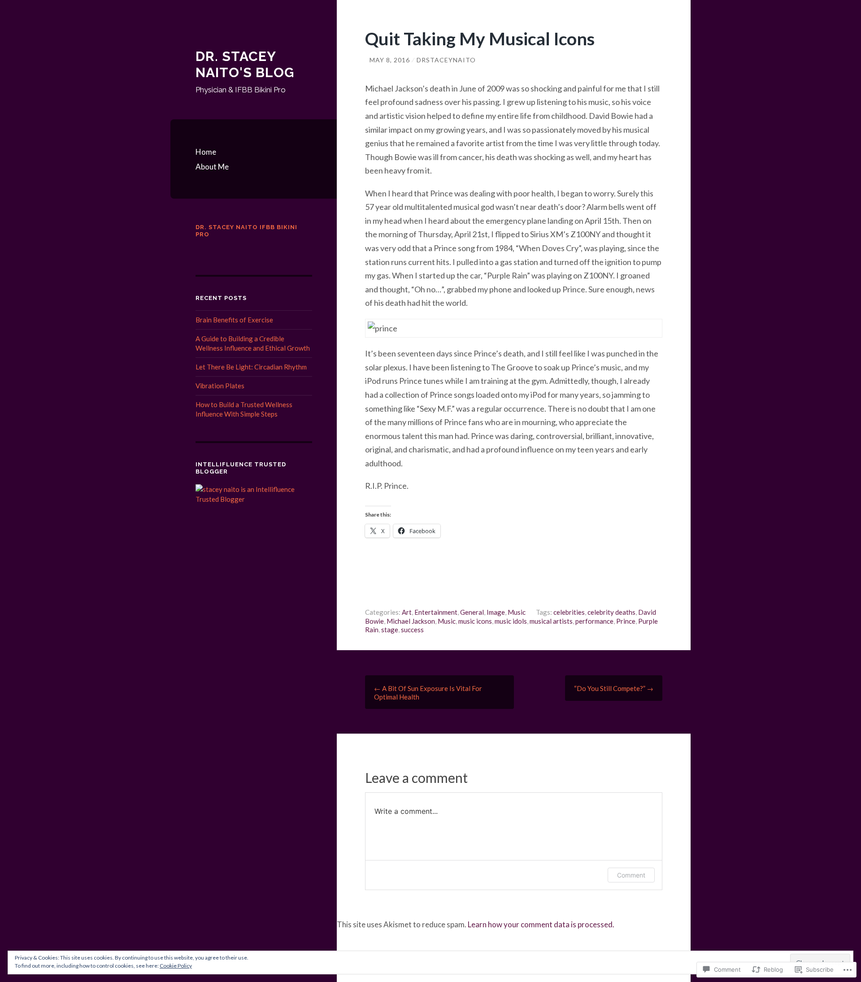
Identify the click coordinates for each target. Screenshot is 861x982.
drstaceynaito (446, 60)
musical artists (551, 621)
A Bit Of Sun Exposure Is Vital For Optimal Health (428, 692)
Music (517, 612)
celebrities (569, 612)
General (472, 612)
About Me (212, 166)
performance (594, 621)
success (412, 630)
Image (496, 612)
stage (389, 630)
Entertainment (435, 612)
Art (407, 612)
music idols (511, 621)
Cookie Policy (176, 965)
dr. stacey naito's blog (245, 64)
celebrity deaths (611, 612)
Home (206, 151)
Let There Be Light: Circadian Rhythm (251, 367)
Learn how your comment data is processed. (541, 924)
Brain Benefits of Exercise (234, 320)
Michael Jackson (411, 621)
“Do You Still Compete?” (613, 688)
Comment (631, 875)
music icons (475, 621)
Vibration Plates (220, 386)
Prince (625, 621)
